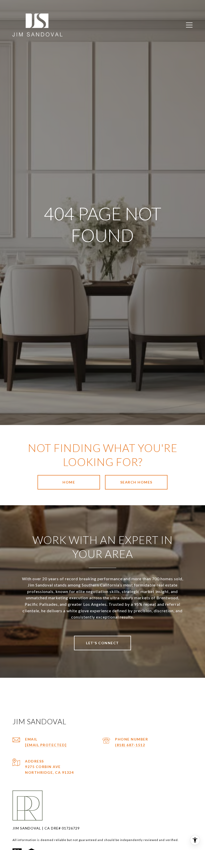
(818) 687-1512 (130, 745)
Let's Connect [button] (102, 643)
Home (68, 482)
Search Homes (136, 482)
